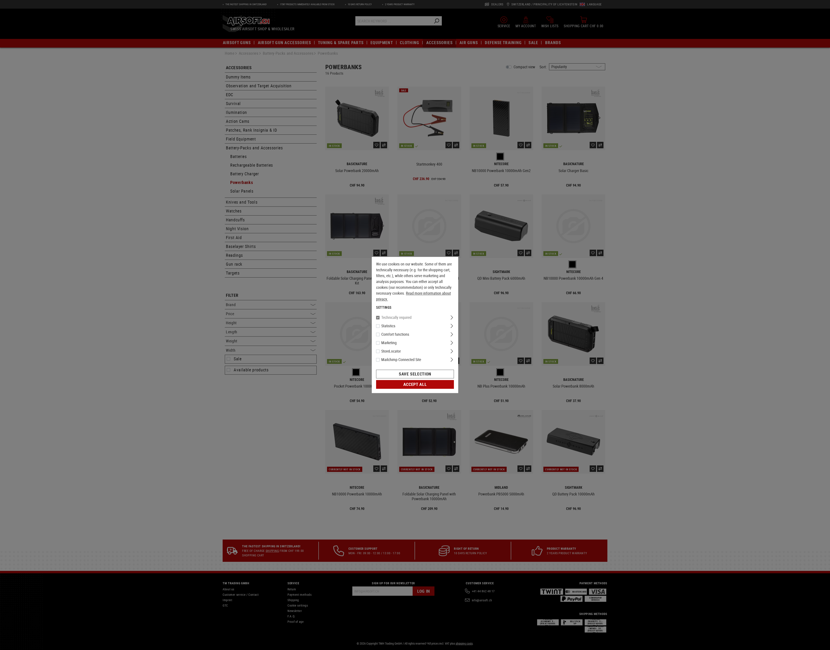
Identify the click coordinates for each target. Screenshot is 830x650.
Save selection (415, 374)
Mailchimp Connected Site (401, 359)
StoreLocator (391, 351)
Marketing (389, 342)
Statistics (388, 326)
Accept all (415, 384)
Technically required (396, 317)
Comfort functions (395, 334)
